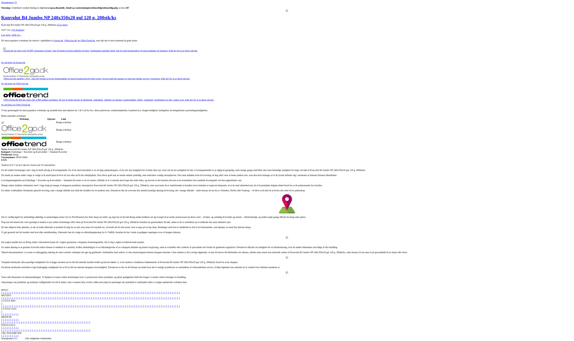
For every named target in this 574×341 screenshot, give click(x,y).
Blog (21, 338)
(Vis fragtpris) (17, 30)
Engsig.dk (58, 40)
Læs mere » (6, 35)
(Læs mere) (62, 25)
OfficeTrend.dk (87, 40)
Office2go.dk (70, 40)
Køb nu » (16, 35)
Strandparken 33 (9, 2)
